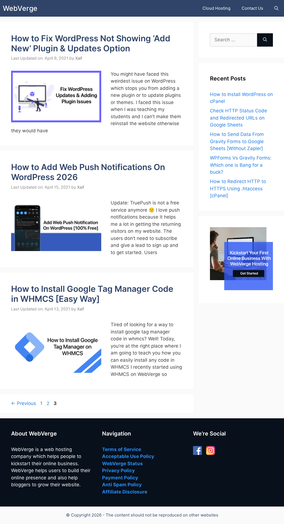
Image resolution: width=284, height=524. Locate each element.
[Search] (265, 40)
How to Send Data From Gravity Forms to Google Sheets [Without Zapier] (237, 141)
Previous (23, 403)
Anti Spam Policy (122, 484)
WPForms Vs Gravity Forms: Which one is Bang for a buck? (241, 165)
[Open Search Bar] (276, 8)
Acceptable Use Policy (128, 456)
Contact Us (252, 8)
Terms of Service (121, 449)
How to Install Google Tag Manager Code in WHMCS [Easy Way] (92, 294)
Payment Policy (120, 477)
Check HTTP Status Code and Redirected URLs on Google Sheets (238, 118)
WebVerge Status (122, 463)
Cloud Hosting (216, 8)
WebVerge (20, 8)
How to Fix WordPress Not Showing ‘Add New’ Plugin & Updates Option (90, 43)
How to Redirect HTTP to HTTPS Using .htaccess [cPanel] (238, 188)
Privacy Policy (118, 470)
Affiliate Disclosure (124, 492)
